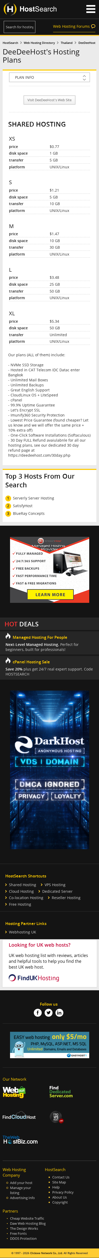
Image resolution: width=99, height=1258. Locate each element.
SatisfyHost (22, 505)
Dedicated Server (57, 891)
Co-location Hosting (26, 897)
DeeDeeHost (86, 42)
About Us (59, 1197)
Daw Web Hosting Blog (28, 1223)
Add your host (21, 1183)
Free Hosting (20, 904)
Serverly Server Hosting (33, 498)
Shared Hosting (22, 884)
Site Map (59, 1182)
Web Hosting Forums (71, 26)
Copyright (60, 1202)
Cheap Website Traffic (27, 1218)
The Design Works (24, 1228)
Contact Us (60, 1177)
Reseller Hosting (66, 897)
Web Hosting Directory (39, 42)
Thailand (67, 42)
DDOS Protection (23, 1238)
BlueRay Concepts (29, 513)
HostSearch (10, 42)
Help (56, 1187)
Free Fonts (18, 1233)
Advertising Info (22, 1198)
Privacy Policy (63, 1192)
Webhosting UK (22, 932)
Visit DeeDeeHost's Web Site (49, 100)
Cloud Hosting (21, 891)
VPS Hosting (55, 884)
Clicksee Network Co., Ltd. (46, 1253)
